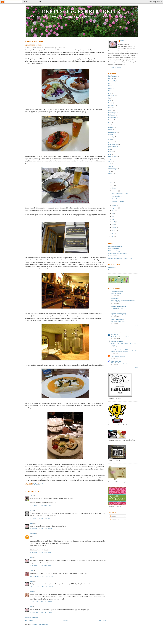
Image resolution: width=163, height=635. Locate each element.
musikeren (111, 127)
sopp (109, 159)
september (115, 208)
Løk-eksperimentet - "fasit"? (118, 315)
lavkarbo (110, 120)
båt (109, 86)
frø (109, 98)
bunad (110, 83)
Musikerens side (113, 256)
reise (38, 484)
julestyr (110, 110)
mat (33, 484)
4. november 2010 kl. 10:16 (41, 518)
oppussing (111, 137)
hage (109, 103)
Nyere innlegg (29, 620)
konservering (112, 117)
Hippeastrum (112, 267)
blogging (110, 78)
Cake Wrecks (115, 335)
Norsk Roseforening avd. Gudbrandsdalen (120, 258)
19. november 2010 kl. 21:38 (41, 576)
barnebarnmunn (112, 76)
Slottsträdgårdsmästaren (118, 306)
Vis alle (136, 325)
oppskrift (110, 134)
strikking (110, 166)
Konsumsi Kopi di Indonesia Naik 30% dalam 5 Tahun (123, 344)
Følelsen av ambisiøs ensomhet (119, 351)
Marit (31, 495)
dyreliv (110, 88)
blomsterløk (111, 81)
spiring (110, 161)
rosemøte (110, 151)
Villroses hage (115, 298)
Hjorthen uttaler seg (117, 341)
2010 (112, 185)
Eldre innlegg (102, 620)
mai (113, 219)
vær (109, 171)
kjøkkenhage (112, 112)
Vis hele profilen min (116, 67)
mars (113, 224)
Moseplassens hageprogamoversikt (118, 253)
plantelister (111, 142)
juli (113, 213)
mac (109, 122)
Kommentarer (115, 520)
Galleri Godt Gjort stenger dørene (120, 363)
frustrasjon (111, 95)
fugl (109, 100)
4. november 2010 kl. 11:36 (41, 529)
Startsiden (65, 620)
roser (109, 154)
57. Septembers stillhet (117, 308)
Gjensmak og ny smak (118, 201)
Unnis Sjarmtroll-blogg (118, 356)
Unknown (33, 534)
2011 (112, 183)
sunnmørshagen (112, 169)
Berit (31, 523)
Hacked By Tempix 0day (118, 321)
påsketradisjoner (113, 147)
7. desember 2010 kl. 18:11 (41, 602)
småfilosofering (112, 156)
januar (114, 230)
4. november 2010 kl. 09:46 (41, 505)
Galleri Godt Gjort (116, 361)
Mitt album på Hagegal (114, 251)
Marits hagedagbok (117, 292)
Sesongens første (116, 196)
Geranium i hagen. (116, 293)
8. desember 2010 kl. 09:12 (41, 612)
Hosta (110, 108)
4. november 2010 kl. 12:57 (41, 553)
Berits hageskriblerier (81, 11)
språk (109, 164)
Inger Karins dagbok (117, 320)
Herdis (32, 510)
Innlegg (113, 516)
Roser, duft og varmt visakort (120, 193)
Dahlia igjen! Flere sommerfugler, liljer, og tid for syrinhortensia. (123, 301)
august (114, 210)
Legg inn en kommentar (31, 617)
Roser (110, 270)
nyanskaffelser (112, 132)
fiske (109, 91)
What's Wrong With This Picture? (120, 337)
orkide (110, 139)
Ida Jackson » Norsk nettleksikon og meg (123, 350)
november (115, 191)
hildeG (32, 570)
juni (113, 216)
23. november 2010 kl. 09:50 (41, 587)
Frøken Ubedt (116, 199)
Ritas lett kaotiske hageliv (118, 313)
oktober (114, 205)
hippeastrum (111, 105)
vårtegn (110, 173)
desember (115, 188)
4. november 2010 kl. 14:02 (41, 565)
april (113, 222)
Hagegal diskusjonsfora (115, 246)
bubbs (32, 591)
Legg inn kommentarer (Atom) (40, 624)
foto (109, 93)
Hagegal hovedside (113, 248)
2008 (112, 236)
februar (114, 227)
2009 (112, 233)
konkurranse (111, 115)
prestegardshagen (113, 144)
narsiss (110, 130)
